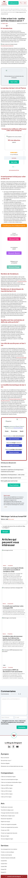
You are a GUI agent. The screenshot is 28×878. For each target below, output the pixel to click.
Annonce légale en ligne (7, 838)
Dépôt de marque (5, 821)
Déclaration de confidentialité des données (12, 766)
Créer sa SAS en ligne (6, 791)
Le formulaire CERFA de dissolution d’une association (12, 670)
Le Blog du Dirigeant (4, 3)
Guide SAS (3, 869)
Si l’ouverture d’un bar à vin (7, 45)
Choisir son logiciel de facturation (9, 827)
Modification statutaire (7, 807)
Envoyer (5, 531)
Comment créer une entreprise (12, 9)
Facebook (13, 746)
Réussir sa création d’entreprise (20, 10)
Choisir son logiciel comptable (8, 824)
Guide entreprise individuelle (8, 857)
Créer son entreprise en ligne (8, 776)
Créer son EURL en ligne (7, 785)
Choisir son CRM (5, 830)
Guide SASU (4, 863)
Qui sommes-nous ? (6, 760)
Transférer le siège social (7, 810)
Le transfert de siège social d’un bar (11, 477)
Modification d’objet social (8, 815)
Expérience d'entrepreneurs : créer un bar (12, 474)
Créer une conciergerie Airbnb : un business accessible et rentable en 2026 (13, 569)
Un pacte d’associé (21, 281)
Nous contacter (5, 757)
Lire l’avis (14, 158)
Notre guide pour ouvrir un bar (9, 481)
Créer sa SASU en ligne (6, 794)
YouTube (17, 746)
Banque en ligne (5, 836)
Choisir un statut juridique (7, 852)
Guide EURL (4, 860)
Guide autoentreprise (6, 855)
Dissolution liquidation (6, 818)
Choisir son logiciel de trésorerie (9, 833)
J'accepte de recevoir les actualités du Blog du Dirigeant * (13, 526)
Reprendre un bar (6, 466)
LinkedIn (9, 746)
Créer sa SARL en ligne (6, 788)
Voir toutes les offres (14, 170)
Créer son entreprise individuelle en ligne (11, 782)
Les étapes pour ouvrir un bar (8, 12)
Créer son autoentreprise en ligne (9, 779)
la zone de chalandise (21, 357)
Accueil (2, 9)
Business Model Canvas (14, 399)
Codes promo (13, 3)
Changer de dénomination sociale (9, 812)
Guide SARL (4, 866)
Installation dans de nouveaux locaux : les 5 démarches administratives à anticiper (12, 638)
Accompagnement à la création (9, 849)
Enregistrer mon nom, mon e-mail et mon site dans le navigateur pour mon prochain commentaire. (13, 722)
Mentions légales (5, 763)
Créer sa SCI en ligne (6, 796)
